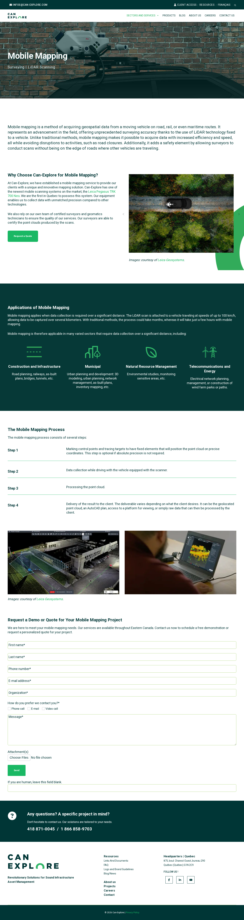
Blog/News (110, 873)
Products (169, 15)
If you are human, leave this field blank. (35, 782)
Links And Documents (116, 860)
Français (224, 4)
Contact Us (227, 15)
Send (16, 770)
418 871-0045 (41, 829)
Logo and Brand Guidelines (119, 869)
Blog (182, 15)
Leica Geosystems (171, 260)
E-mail (34, 708)
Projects (110, 886)
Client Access (187, 4)
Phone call (17, 708)
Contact (109, 894)
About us (195, 15)
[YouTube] (191, 879)
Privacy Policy (132, 912)
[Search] (235, 5)
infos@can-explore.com (30, 4)
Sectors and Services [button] (141, 15)
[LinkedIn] (180, 879)
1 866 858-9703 (76, 829)
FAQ (106, 865)
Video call (51, 708)
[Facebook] (169, 879)
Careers (210, 15)
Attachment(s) (18, 752)
